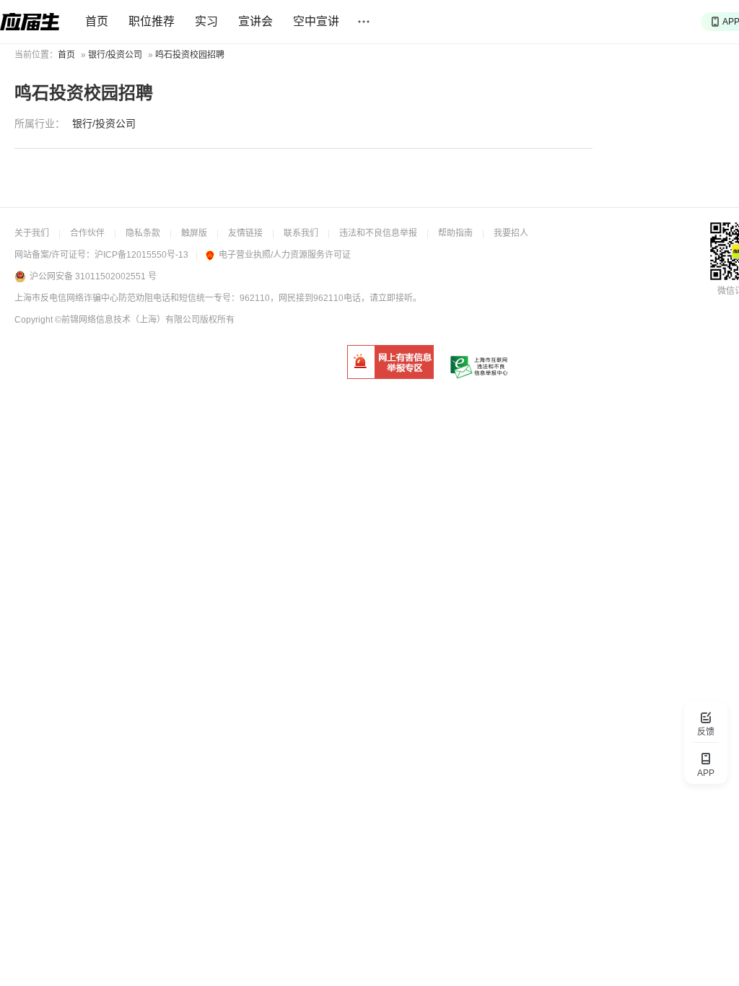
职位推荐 (151, 21)
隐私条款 (143, 233)
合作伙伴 (87, 233)
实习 (206, 21)
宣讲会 (255, 21)
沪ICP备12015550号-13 (141, 255)
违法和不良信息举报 (378, 233)
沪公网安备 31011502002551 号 (93, 276)
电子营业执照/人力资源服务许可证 (285, 255)
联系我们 (301, 233)
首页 (96, 21)
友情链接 (245, 233)
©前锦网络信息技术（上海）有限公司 (127, 320)
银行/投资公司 (115, 55)
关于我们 (31, 233)
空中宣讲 (316, 21)
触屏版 (194, 233)
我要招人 (511, 233)
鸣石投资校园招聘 (189, 55)
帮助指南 (455, 233)
